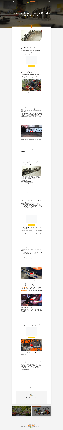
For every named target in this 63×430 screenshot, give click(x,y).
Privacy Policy (30, 425)
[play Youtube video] (31, 131)
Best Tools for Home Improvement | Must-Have (41, 412)
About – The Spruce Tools (21, 411)
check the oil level (27, 198)
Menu (49, 1)
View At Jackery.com (31, 66)
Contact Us (33, 425)
